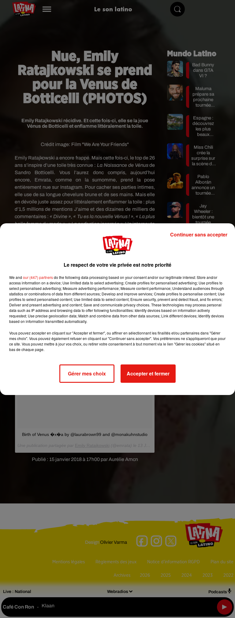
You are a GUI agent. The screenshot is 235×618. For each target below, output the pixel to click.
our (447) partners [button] (38, 277)
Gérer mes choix (87, 373)
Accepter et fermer (148, 373)
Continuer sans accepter (198, 234)
